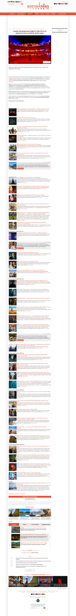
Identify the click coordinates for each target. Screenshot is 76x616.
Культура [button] (30, 14)
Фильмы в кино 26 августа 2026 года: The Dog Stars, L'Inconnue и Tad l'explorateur (14, 518)
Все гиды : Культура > (62, 588)
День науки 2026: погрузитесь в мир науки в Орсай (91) (26, 562)
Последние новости (25, 552)
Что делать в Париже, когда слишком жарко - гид (32, 501)
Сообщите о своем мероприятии (32, 591)
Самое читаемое (34, 552)
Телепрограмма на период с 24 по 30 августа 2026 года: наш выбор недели (16, 585)
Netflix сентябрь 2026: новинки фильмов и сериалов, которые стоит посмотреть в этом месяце (60, 585)
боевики (43, 79)
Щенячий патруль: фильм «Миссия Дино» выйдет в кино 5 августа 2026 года (34, 543)
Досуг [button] (37, 14)
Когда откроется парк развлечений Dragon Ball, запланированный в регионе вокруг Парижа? (32, 559)
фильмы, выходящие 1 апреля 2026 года (30, 503)
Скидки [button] (53, 14)
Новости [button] (12, 14)
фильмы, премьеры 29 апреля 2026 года (16, 503)
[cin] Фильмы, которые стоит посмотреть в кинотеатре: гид (39, 502)
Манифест (23, 592)
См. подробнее (29, 570)
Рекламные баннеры (21, 591)
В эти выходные (35, 524)
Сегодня (14, 524)
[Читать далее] (45, 111)
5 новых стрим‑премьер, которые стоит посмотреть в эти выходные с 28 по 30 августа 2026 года (45, 585)
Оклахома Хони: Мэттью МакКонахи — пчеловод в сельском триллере (33, 534)
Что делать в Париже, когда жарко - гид (17, 501)
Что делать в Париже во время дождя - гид (21, 502)
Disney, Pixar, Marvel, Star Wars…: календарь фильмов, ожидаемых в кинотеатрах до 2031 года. (46, 518)
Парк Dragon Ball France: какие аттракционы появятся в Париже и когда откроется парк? (33, 561)
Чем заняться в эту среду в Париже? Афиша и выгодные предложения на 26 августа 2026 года (35, 518)
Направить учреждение (43, 591)
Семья (47, 14)
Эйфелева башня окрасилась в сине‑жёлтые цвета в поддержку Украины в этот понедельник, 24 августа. (31, 567)
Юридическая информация (31, 592)
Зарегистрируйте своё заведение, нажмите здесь (17, 493)
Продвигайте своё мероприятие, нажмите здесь (17, 494)
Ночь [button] (42, 14)
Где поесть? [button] (20, 14)
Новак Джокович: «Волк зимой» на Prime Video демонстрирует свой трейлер (33, 527)
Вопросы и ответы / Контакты (53, 591)
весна (18, 76)
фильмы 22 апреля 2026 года (15, 504)
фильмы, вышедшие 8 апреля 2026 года (28, 504)
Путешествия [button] (62, 14)
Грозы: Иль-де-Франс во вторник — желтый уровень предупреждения (29, 564)
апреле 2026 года (13, 76)
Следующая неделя (46, 524)
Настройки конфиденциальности (42, 592)
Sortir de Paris (51, 592)
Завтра (24, 524)
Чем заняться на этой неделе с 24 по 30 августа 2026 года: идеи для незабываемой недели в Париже (25, 518)
